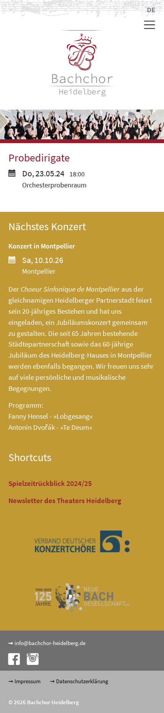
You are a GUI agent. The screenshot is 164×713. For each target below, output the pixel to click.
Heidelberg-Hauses (80, 355)
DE (151, 9)
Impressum (27, 681)
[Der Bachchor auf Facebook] (11, 658)
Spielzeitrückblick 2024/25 (50, 483)
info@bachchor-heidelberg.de (49, 643)
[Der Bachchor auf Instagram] (30, 658)
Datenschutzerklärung (82, 681)
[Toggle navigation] (147, 25)
